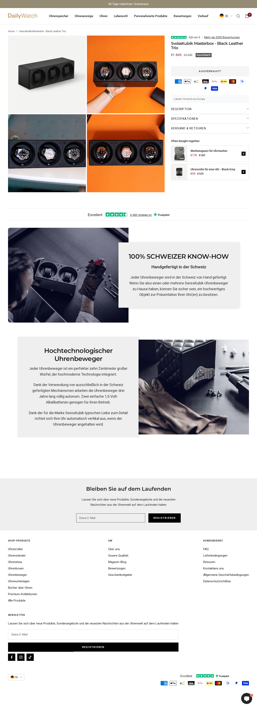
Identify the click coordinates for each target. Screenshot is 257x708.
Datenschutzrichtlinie (217, 581)
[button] (244, 154)
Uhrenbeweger (17, 575)
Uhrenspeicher (58, 16)
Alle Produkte (16, 600)
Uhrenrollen (15, 549)
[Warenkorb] (247, 16)
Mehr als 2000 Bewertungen (222, 37)
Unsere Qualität (118, 555)
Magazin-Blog (117, 562)
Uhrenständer (17, 555)
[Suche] (238, 16)
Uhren (103, 16)
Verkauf (203, 16)
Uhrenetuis (15, 562)
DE (226, 16)
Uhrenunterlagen (19, 581)
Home (11, 31)
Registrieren (93, 647)
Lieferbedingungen (215, 555)
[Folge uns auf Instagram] (20, 657)
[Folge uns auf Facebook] (11, 657)
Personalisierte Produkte (150, 16)
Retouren (209, 562)
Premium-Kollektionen (22, 594)
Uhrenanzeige (84, 16)
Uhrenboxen (16, 568)
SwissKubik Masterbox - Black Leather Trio (42, 31)
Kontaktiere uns (213, 568)
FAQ (206, 549)
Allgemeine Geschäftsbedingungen (226, 575)
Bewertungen (182, 16)
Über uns (114, 549)
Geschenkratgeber (120, 575)
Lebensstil (121, 16)
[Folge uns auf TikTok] (30, 657)
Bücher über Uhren (20, 587)
